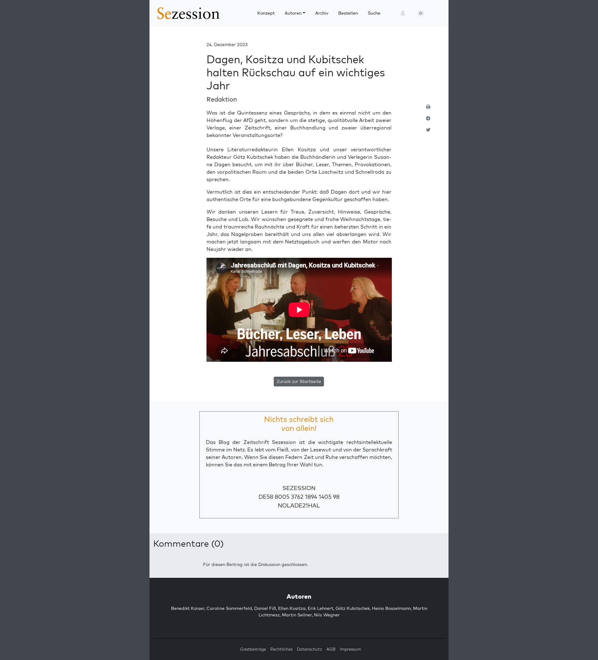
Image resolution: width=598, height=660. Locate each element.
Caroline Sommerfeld (229, 608)
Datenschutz (309, 649)
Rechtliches (281, 649)
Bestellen (348, 13)
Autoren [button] (293, 13)
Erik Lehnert (320, 608)
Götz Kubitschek (352, 608)
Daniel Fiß (265, 608)
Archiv (321, 13)
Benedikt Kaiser (187, 608)
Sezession (299, 488)
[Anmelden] (403, 13)
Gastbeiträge (253, 649)
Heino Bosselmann (391, 608)
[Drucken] (428, 109)
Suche (374, 13)
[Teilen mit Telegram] (428, 121)
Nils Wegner (327, 615)
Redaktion (221, 99)
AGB (330, 649)
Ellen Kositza (292, 608)
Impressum (350, 649)
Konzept (266, 13)
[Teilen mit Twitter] (428, 132)
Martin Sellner (297, 615)
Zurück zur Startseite (299, 381)
